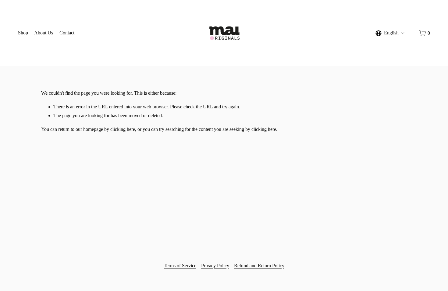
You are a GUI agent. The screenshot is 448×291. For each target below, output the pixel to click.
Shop (23, 32)
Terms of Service (180, 265)
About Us (43, 32)
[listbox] (390, 33)
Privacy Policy (215, 265)
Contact (66, 32)
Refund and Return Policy (259, 265)
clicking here (122, 129)
